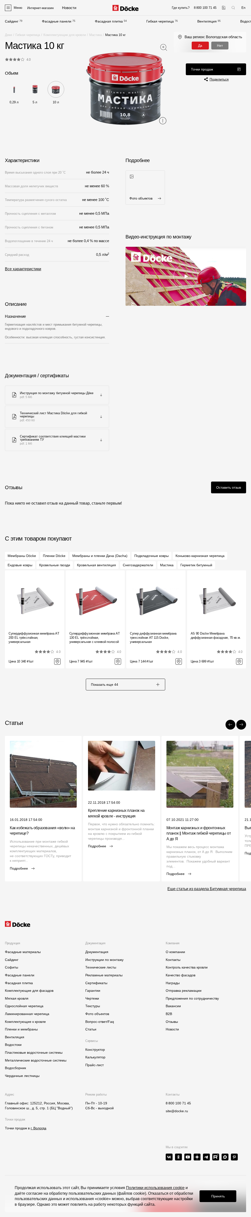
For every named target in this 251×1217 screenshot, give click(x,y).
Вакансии (173, 1006)
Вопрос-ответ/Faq (99, 1022)
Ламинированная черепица (27, 1014)
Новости (172, 1029)
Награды (173, 983)
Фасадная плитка (109, 21)
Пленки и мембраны (21, 1029)
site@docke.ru (177, 1111)
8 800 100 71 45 (178, 1103)
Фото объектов (97, 1014)
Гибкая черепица (160, 21)
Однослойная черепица (24, 1006)
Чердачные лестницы (22, 1076)
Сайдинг (11, 21)
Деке (8, 35)
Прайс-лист (94, 1065)
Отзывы (172, 1022)
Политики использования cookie (155, 1188)
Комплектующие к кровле (25, 1022)
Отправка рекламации (183, 991)
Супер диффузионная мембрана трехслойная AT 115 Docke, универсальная (153, 638)
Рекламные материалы (104, 975)
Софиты (11, 967)
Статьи (90, 1029)
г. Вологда (38, 1128)
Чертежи (92, 998)
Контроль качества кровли (187, 967)
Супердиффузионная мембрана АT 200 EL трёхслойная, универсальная (34, 638)
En (243, 8)
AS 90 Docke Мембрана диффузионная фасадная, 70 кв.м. (216, 635)
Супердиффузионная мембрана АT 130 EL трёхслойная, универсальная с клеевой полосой (94, 638)
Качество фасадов (180, 975)
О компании (175, 952)
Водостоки (13, 1045)
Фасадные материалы (23, 952)
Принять (218, 1196)
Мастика (95, 35)
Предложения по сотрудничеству (192, 998)
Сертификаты (96, 983)
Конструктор (95, 1050)
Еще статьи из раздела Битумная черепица (206, 889)
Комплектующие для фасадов (29, 991)
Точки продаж (202, 69)
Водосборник (15, 1068)
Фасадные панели (56, 21)
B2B (169, 1014)
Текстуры (92, 1006)
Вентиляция (207, 21)
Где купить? (180, 7)
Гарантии (92, 991)
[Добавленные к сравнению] (223, 7)
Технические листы (100, 967)
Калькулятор (95, 1057)
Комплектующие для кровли (64, 35)
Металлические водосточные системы (35, 1060)
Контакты (173, 960)
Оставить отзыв (228, 487)
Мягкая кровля (16, 998)
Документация (96, 952)
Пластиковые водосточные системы (34, 1052)
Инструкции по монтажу (104, 960)
